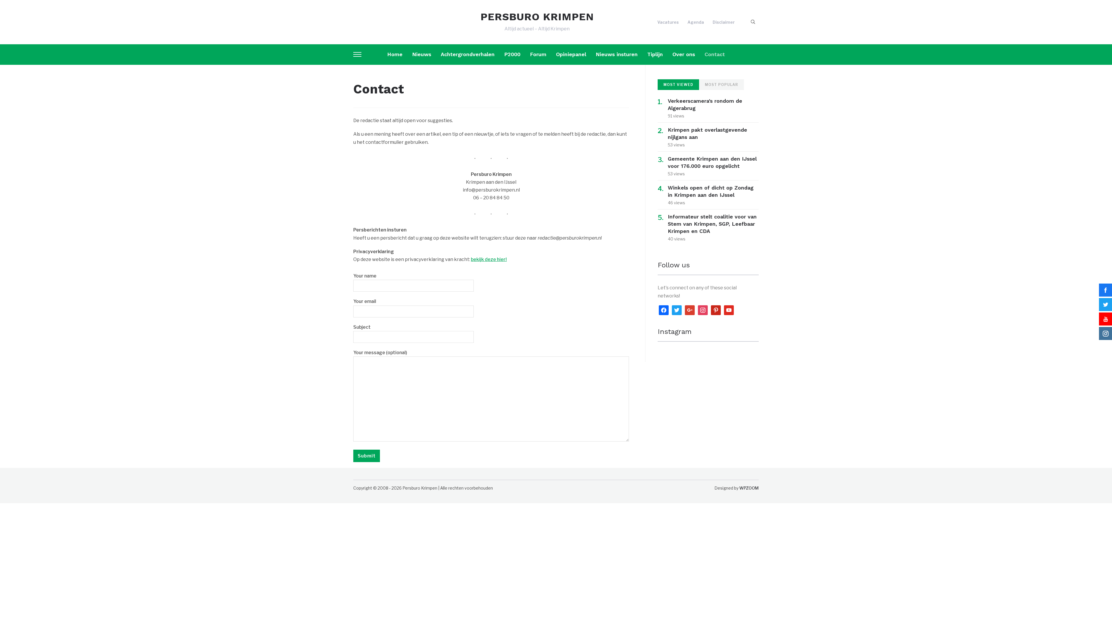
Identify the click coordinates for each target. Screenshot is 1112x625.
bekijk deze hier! (489, 259)
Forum (538, 54)
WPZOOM (749, 488)
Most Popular (721, 84)
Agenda (695, 22)
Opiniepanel (571, 54)
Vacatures (668, 22)
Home (395, 54)
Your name (364, 276)
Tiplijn (655, 54)
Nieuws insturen (617, 54)
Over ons (683, 54)
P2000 (512, 54)
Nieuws (421, 54)
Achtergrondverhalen (468, 54)
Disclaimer (724, 22)
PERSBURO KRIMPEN (537, 17)
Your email (364, 301)
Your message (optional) (380, 352)
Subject (362, 327)
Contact (715, 54)
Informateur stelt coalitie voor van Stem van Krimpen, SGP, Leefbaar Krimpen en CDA (712, 224)
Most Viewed (678, 84)
